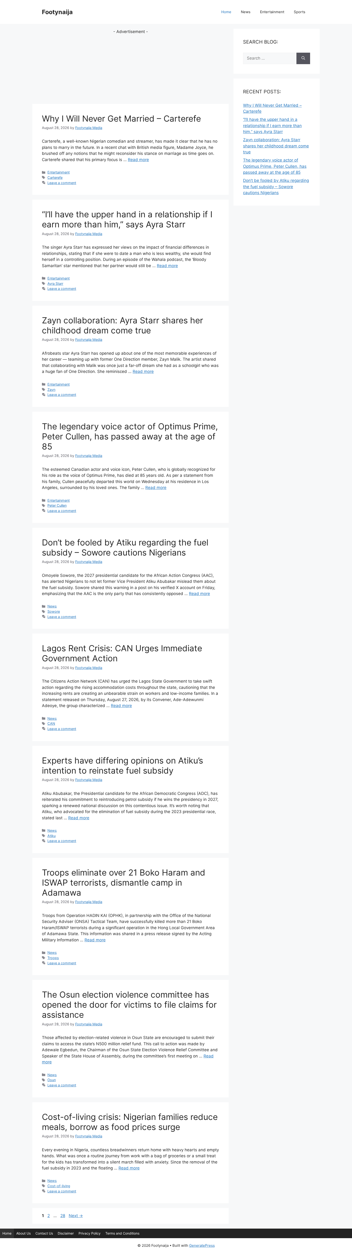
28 (63, 1215)
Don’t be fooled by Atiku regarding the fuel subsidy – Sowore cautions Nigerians (125, 547)
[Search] (303, 58)
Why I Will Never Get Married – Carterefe (121, 118)
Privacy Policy (90, 1233)
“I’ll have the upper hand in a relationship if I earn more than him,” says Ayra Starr (127, 219)
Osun (51, 1080)
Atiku (51, 836)
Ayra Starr (55, 283)
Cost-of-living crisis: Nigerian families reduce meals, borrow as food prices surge (130, 1122)
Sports (299, 12)
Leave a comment (61, 183)
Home (226, 12)
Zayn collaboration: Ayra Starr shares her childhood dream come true (122, 325)
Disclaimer (66, 1233)
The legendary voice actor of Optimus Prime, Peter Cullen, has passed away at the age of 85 (130, 436)
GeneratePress (202, 1245)
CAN (51, 723)
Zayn (51, 390)
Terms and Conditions (122, 1233)
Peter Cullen (57, 505)
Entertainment (272, 12)
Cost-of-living (58, 1186)
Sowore (53, 611)
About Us (23, 1233)
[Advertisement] (130, 68)
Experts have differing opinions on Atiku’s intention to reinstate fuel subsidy (122, 765)
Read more (138, 159)
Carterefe (54, 177)
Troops (53, 958)
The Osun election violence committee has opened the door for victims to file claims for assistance (129, 1004)
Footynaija (57, 12)
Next (76, 1215)
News (245, 12)
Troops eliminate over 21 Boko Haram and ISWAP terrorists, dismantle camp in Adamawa (123, 882)
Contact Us (44, 1233)
